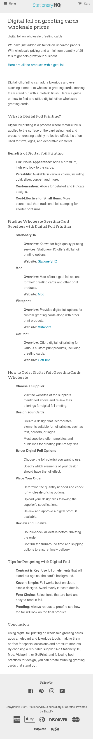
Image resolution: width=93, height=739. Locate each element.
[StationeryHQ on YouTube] (62, 692)
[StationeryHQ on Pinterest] (41, 692)
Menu (12, 3)
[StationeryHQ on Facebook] (30, 692)
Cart (86, 3)
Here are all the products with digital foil (36, 64)
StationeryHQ (47, 261)
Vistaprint (44, 327)
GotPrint (44, 360)
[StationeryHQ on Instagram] (51, 692)
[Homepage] (47, 10)
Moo (41, 294)
